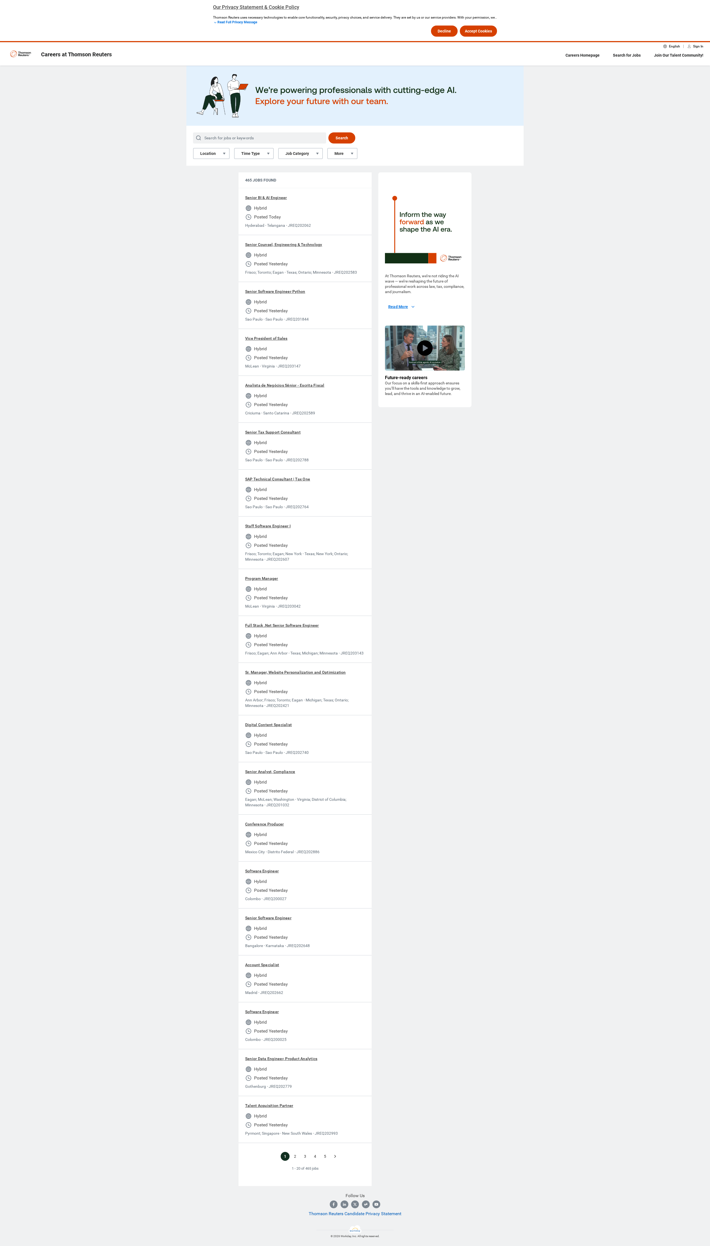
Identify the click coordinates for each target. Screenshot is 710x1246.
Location (208, 153)
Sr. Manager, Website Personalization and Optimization (295, 672)
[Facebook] (334, 1204)
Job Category (297, 153)
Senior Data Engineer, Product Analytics (281, 1058)
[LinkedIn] (344, 1204)
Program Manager (261, 578)
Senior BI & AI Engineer (266, 197)
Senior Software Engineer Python (275, 291)
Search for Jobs (627, 55)
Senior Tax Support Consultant (273, 432)
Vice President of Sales (266, 338)
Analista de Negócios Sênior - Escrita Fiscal (284, 385)
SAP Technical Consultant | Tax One (277, 479)
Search (342, 138)
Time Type (250, 153)
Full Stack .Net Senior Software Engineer (282, 625)
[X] (355, 1204)
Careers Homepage (583, 55)
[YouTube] (376, 1204)
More (339, 153)
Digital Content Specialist (268, 725)
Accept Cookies (478, 31)
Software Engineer (262, 871)
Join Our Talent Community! (678, 55)
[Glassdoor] (366, 1204)
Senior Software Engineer (268, 918)
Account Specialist (262, 965)
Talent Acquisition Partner (269, 1105)
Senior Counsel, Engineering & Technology (283, 244)
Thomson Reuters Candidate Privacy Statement (355, 1213)
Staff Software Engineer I (268, 526)
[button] (425, 348)
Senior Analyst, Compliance (270, 771)
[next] (335, 1156)
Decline (444, 31)
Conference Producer (264, 824)
